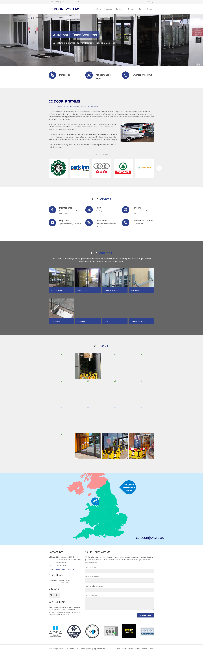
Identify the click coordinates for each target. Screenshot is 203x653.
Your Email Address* (92, 577)
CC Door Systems (70, 649)
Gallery (144, 649)
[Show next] (159, 168)
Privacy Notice (81, 649)
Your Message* (91, 595)
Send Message (145, 615)
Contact (151, 649)
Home (118, 649)
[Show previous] (44, 168)
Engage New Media (99, 649)
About (124, 649)
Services (130, 649)
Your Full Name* (91, 567)
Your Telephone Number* (94, 586)
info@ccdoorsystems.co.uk (70, 2)
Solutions (137, 649)
